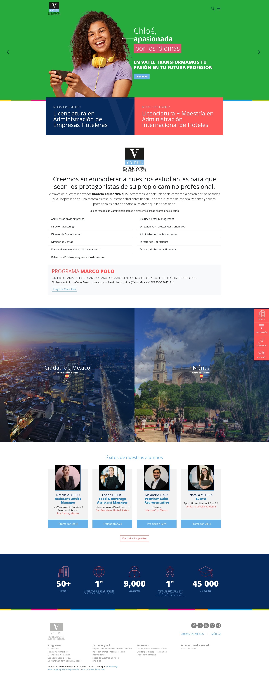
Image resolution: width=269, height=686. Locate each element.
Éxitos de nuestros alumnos (105, 657)
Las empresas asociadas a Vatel (152, 648)
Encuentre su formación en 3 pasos (65, 660)
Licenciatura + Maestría (59, 654)
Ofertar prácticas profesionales (152, 651)
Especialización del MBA (59, 657)
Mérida (216, 634)
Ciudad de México (192, 634)
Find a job (96, 660)
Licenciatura (53, 648)
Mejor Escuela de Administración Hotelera (112, 648)
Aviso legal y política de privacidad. (64, 669)
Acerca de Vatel (188, 648)
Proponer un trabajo (146, 654)
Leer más (142, 76)
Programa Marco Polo (64, 289)
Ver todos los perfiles (134, 538)
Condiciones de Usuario (93, 669)
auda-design (112, 666)
